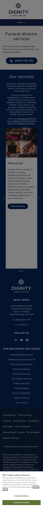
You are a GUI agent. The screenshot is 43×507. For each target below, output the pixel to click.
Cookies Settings (21, 496)
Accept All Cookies (21, 502)
